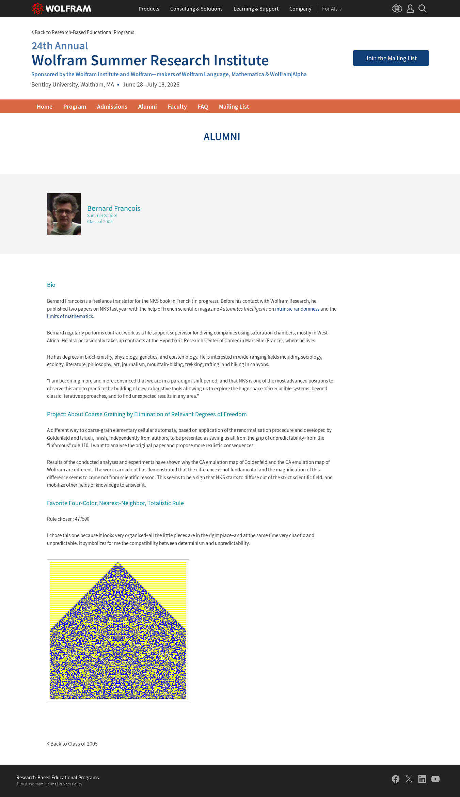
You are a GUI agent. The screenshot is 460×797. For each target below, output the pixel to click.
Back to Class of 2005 (73, 743)
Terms (51, 783)
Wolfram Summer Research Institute (150, 53)
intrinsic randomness (297, 309)
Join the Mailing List (391, 58)
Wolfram (36, 783)
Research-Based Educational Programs (57, 777)
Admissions (112, 106)
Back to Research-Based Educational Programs (84, 32)
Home (44, 106)
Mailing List (234, 106)
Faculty (177, 106)
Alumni (147, 106)
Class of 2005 (100, 221)
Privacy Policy (70, 783)
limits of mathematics (70, 316)
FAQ (203, 106)
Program (74, 106)
